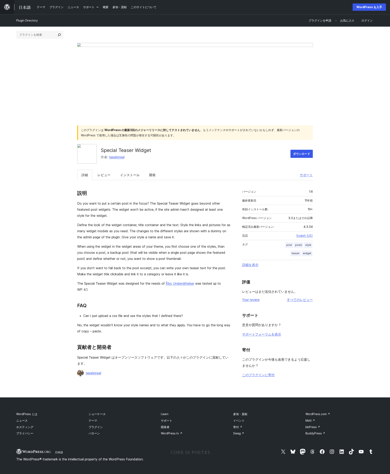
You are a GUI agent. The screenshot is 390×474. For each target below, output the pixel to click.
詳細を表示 (250, 265)
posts (298, 244)
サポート (306, 175)
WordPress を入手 (369, 7)
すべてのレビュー (300, 300)
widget (307, 253)
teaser (296, 253)
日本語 (59, 452)
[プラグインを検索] (59, 35)
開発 (152, 175)
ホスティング (24, 427)
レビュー (104, 175)
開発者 (165, 427)
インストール (130, 175)
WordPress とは (26, 414)
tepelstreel (117, 157)
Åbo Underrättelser (180, 283)
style (308, 244)
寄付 (237, 427)
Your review (251, 300)
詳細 (84, 175)
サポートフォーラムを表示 (261, 334)
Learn (164, 414)
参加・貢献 (240, 414)
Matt (310, 420)
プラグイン (96, 427)
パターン (94, 433)
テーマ (93, 420)
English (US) (305, 235)
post (289, 244)
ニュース (22, 420)
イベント (239, 420)
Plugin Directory (27, 20)
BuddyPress (315, 433)
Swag (238, 433)
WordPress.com (318, 414)
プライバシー (24, 433)
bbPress (313, 427)
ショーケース (97, 414)
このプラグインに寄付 (258, 375)
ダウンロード (301, 153)
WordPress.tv (171, 433)
